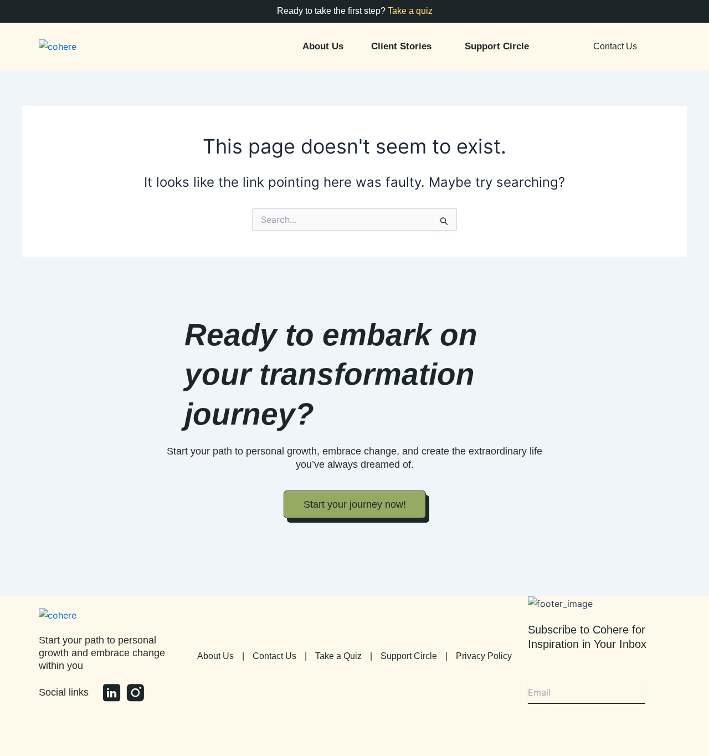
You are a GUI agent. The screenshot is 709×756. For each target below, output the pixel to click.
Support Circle (497, 46)
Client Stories (401, 46)
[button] (404, 46)
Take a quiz (410, 11)
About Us (322, 46)
